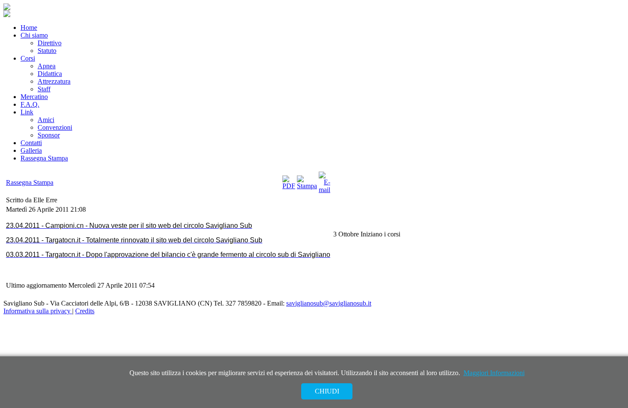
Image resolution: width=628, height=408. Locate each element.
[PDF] (288, 185)
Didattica (50, 73)
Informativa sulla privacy (37, 311)
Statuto (47, 50)
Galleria (31, 150)
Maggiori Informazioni (494, 372)
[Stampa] (307, 185)
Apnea (47, 66)
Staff (44, 89)
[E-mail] (324, 189)
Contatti (31, 142)
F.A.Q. (30, 104)
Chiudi (327, 391)
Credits (84, 311)
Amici (46, 119)
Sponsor (49, 135)
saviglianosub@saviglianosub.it (328, 303)
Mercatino (34, 96)
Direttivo (50, 43)
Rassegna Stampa (44, 158)
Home (29, 27)
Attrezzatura (54, 81)
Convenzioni (55, 127)
